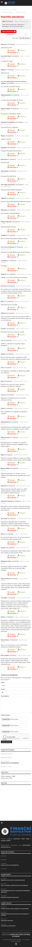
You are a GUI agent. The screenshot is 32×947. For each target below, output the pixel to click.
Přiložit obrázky (5, 715)
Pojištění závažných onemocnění (10, 897)
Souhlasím (22, 50)
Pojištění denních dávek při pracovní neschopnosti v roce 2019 (15, 914)
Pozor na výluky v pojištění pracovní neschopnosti (14, 885)
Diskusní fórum (5, 9)
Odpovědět (12, 50)
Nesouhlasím (12, 52)
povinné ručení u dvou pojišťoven (10, 763)
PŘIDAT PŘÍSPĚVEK (7, 31)
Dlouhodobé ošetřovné (7, 920)
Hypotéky (14, 9)
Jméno (3, 682)
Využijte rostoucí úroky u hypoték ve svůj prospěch (15, 908)
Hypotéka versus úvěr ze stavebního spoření (13, 880)
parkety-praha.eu (6, 847)
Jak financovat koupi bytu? (8, 926)
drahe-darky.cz (26, 845)
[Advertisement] (16, 802)
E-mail (3, 689)
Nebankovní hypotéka (7, 12)
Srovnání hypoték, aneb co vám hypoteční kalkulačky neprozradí (15, 891)
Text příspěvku (5, 696)
